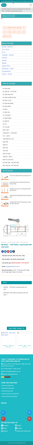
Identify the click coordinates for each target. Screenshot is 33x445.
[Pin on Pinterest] (8, 251)
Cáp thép (5, 150)
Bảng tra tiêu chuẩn (13, 242)
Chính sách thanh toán (8, 385)
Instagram (19, 428)
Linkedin (5, 431)
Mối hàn (4, 63)
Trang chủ (4, 242)
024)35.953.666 (16, 263)
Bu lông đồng (7, 106)
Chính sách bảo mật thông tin (9, 396)
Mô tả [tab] (5, 282)
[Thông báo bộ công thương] (23, 433)
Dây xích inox (7, 153)
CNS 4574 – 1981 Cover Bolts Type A (8, 346)
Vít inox (5, 109)
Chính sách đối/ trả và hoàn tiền (10, 393)
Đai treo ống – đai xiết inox (11, 162)
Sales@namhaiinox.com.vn (13, 371)
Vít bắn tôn (6, 112)
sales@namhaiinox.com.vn (13, 266)
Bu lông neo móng (8, 103)
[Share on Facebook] (2, 251)
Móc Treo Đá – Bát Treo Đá (10, 165)
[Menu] (3, 5)
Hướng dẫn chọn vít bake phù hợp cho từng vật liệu (20, 182)
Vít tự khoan (6, 115)
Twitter (5, 428)
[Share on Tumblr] (13, 251)
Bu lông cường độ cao (9, 97)
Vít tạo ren (6, 127)
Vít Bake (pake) (7, 118)
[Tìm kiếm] (27, 5)
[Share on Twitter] (5, 251)
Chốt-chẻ (4, 57)
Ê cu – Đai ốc (6, 136)
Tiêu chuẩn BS (24, 242)
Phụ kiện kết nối (6, 71)
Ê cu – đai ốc (5, 49)
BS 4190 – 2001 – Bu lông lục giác (24, 346)
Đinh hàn (5, 142)
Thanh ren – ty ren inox (10, 133)
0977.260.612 (25, 263)
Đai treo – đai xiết (7, 74)
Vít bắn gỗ (6, 121)
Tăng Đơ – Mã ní (7, 156)
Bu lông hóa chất (8, 94)
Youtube (19, 425)
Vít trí (5, 124)
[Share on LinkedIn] (11, 251)
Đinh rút (5, 145)
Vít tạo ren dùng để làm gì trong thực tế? (20, 175)
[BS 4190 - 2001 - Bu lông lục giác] (24, 338)
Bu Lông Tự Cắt (7, 100)
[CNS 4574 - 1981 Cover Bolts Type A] (8, 338)
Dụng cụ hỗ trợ (6, 66)
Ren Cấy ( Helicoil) (8, 159)
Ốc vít (3, 52)
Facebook (5, 425)
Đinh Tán (5, 148)
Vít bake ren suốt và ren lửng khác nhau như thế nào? (20, 189)
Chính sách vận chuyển (8, 388)
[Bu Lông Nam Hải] (16, 5)
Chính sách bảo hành (7, 391)
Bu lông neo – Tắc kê (7, 68)
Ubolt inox (6, 130)
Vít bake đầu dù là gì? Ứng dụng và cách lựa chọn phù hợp (20, 202)
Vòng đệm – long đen (8, 55)
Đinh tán (4, 60)
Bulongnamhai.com (13, 374)
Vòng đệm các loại (8, 139)
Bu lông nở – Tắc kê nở (9, 91)
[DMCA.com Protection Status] (5, 377)
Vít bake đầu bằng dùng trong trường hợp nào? (21, 196)
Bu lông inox (6, 88)
